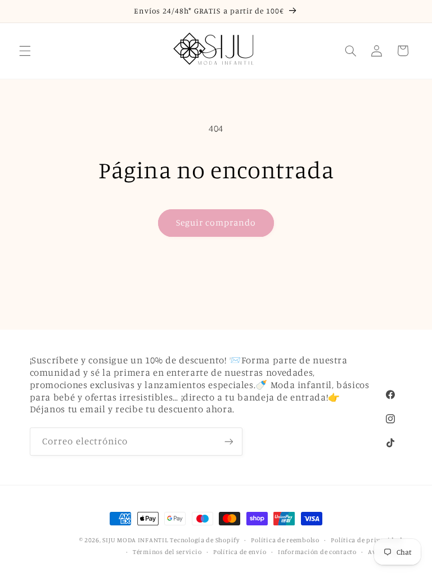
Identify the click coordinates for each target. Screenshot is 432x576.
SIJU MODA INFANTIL (135, 540)
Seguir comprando (216, 222)
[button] (25, 51)
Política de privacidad (366, 540)
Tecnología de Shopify (204, 540)
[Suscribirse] (228, 441)
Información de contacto (317, 552)
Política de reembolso (285, 540)
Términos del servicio (167, 552)
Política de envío (240, 552)
